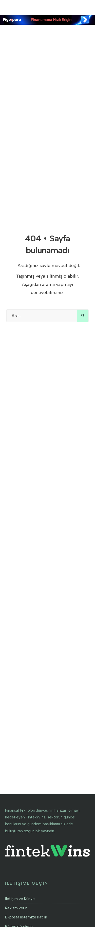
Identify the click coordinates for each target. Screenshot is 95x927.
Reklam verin (16, 908)
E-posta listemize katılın (26, 917)
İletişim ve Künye (20, 899)
